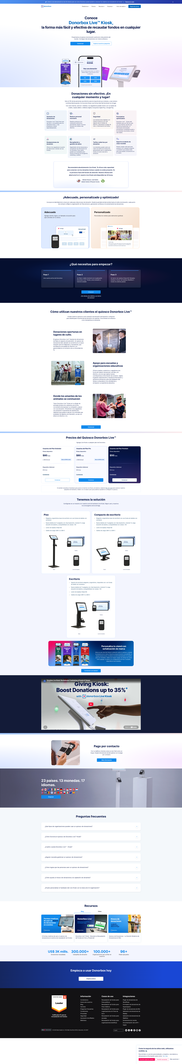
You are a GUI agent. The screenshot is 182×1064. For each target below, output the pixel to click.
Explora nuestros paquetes (101, 43)
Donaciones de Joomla (130, 1020)
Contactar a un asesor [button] (91, 670)
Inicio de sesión (121, 6)
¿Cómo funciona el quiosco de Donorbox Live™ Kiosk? (63, 837)
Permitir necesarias (162, 1059)
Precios (94, 6)
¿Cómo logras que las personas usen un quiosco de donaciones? (66, 867)
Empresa (109, 6)
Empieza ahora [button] (91, 978)
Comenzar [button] (80, 43)
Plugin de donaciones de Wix (131, 1009)
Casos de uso (107, 996)
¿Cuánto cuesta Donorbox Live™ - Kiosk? (58, 847)
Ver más (165, 1056)
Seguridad (83, 1016)
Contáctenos (84, 1000)
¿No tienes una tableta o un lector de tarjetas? (91, 296)
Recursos (101, 6)
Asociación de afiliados (87, 1018)
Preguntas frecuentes (86, 1009)
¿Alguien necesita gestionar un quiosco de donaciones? (63, 857)
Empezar (91, 292)
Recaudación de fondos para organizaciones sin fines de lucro (110, 1011)
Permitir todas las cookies (146, 1059)
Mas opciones (174, 1059)
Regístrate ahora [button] (134, 6)
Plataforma (85, 6)
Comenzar (57, 480)
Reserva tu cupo (129, 1)
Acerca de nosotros (86, 1002)
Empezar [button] (51, 797)
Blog (82, 911)
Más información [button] (107, 760)
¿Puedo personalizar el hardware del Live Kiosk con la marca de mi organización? (72, 888)
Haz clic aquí (108, 488)
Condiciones (84, 1011)
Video (100, 911)
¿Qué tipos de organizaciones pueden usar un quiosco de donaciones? (68, 826)
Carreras (83, 1006)
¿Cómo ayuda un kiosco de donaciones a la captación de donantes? (68, 877)
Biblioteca (83, 1020)
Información (85, 996)
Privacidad (83, 1013)
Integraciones (129, 996)
